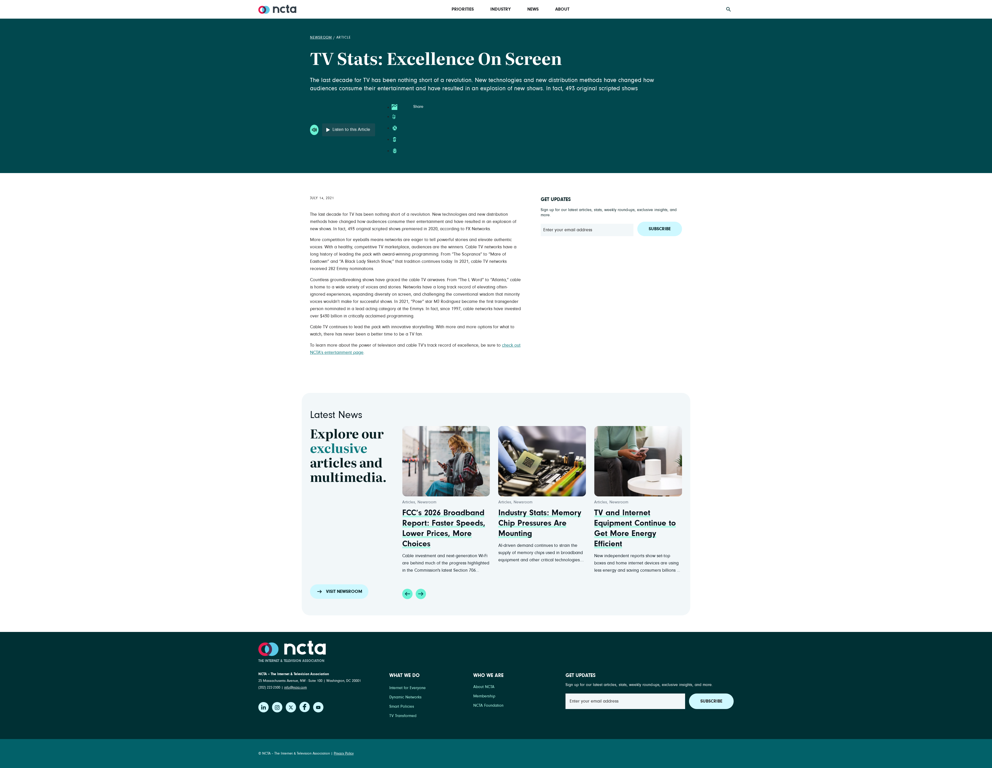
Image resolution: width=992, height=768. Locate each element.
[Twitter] (291, 707)
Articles (408, 502)
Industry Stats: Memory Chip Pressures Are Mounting (539, 523)
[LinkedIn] (263, 707)
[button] (407, 594)
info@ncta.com (295, 687)
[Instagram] (277, 707)
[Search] (728, 9)
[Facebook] (304, 707)
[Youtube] (318, 707)
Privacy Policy (344, 753)
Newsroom (321, 37)
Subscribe (660, 229)
